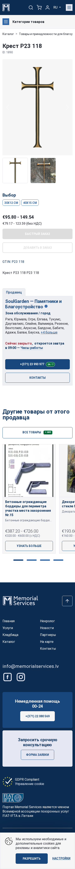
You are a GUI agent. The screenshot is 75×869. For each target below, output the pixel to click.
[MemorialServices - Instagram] (21, 677)
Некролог (47, 621)
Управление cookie (29, 784)
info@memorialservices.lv (30, 666)
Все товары (36, 432)
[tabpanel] (37, 340)
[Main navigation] (69, 7)
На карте (47, 642)
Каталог (8, 34)
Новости (47, 628)
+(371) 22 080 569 (37, 716)
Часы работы (32, 348)
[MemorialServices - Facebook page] (7, 677)
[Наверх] (67, 601)
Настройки (61, 858)
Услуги (7, 628)
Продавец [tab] (14, 292)
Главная (8, 621)
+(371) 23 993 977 (36, 364)
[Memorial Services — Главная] (6, 7)
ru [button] (55, 7)
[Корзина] (39, 8)
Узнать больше (29, 546)
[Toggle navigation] (5, 21)
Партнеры (48, 635)
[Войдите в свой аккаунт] (47, 8)
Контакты (37, 377)
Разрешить (32, 858)
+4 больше (49, 332)
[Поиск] (31, 8)
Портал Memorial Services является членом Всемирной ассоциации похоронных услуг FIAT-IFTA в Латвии (35, 811)
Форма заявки (37, 754)
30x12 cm (11, 202)
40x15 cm (30, 202)
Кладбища (10, 635)
